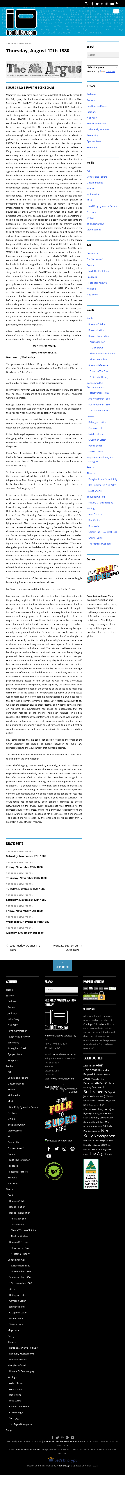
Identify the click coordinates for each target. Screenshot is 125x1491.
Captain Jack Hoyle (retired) (102, 531)
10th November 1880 (99, 410)
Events (90, 265)
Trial (110, 1154)
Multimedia (93, 194)
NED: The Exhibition (19, 1159)
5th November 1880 (99, 404)
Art (88, 170)
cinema (92, 1100)
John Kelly (94, 1113)
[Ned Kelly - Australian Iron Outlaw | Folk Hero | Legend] (21, 34)
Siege (104, 1144)
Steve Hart (95, 1149)
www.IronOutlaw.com (62, 1078)
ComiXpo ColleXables (94, 1024)
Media (9, 1066)
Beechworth (91, 1083)
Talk (8, 1136)
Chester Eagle (95, 537)
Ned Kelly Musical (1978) (22, 1353)
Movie (91, 1131)
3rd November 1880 (99, 398)
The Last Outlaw (95, 223)
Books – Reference (98, 365)
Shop (9, 1429)
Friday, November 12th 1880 (24, 911)
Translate (110, 71)
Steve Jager (15, 1418)
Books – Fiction (96, 330)
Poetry (90, 467)
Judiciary (91, 111)
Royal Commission (96, 123)
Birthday (87, 1087)
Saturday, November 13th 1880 (26, 899)
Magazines (13, 1330)
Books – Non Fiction (98, 335)
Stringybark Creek (17, 1048)
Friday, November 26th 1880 (24, 867)
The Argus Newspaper (18, 43)
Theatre (91, 473)
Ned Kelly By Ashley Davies (23, 1107)
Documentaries (95, 182)
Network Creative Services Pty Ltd (63, 1441)
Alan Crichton (95, 514)
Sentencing (92, 135)
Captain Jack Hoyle (19, 1406)
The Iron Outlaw (98, 359)
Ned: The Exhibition (98, 271)
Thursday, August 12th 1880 (37, 50)
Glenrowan (90, 1109)
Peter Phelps (100, 1141)
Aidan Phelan (16, 1382)
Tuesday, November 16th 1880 (25, 889)
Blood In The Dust (99, 371)
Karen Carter (88, 1118)
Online (90, 217)
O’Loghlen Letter (97, 439)
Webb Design (63, 1465)
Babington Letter (97, 422)
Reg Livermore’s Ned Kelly (102, 484)
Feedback (92, 276)
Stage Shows (95, 490)
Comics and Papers (97, 176)
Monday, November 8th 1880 (25, 932)
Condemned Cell (16, 1259)
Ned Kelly (92, 117)
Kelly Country (101, 1117)
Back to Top (62, 966)
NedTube (91, 211)
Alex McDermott (103, 1074)
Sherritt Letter (95, 451)
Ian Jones (104, 1109)
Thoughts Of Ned (96, 496)
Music (90, 200)
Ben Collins (94, 520)
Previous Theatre (18, 1359)
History (10, 995)
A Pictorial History (99, 376)
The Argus (98, 1153)
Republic (87, 1145)
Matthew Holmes (96, 1122)
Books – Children (97, 324)
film (102, 1104)
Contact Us (92, 253)
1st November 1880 (98, 392)
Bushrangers (95, 1091)
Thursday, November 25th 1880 (26, 878)
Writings (91, 508)
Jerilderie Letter (96, 433)
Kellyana (91, 288)
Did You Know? (95, 259)
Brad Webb (94, 526)
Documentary (94, 1105)
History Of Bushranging (100, 502)
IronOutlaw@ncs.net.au (64, 1054)
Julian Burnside (106, 1113)
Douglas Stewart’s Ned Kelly (103, 479)
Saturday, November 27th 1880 (26, 856)
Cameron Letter (96, 428)
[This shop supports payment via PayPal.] (99, 988)
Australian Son (97, 341)
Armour (91, 100)
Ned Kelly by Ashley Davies (102, 206)
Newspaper (104, 1136)
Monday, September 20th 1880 (67, 947)
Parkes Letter (95, 445)
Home (9, 989)
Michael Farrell (96, 1127)
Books (90, 318)
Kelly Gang (13, 1019)
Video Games (94, 229)
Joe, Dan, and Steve (97, 105)
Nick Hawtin (88, 1140)
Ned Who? (92, 294)
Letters (90, 416)
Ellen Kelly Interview (98, 129)
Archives (91, 94)
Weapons (92, 146)
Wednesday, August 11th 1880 (23, 947)
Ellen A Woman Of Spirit (102, 353)
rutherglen (96, 1145)
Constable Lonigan (104, 1101)
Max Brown (97, 347)
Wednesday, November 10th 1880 (27, 921)
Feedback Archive (97, 282)
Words (9, 1189)
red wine (109, 1141)
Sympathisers (94, 141)
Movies (90, 188)
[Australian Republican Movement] (61, 1088)
